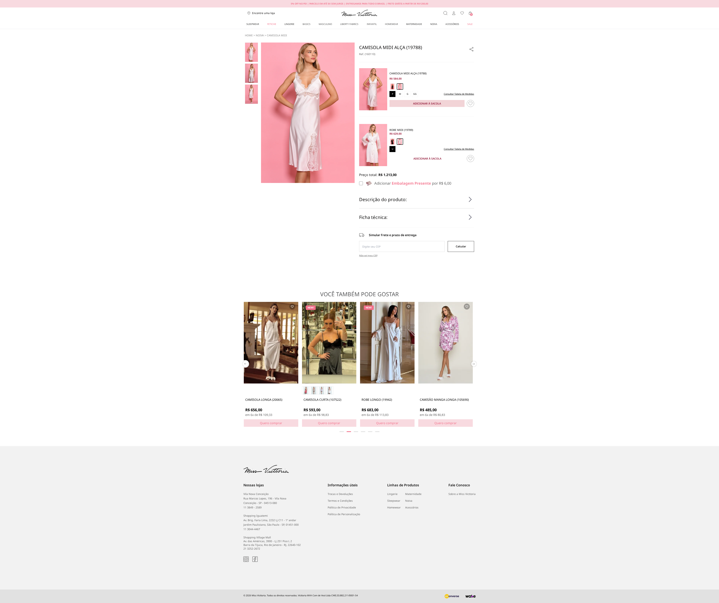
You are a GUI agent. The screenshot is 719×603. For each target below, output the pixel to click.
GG (415, 94)
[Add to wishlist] (292, 306)
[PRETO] (392, 87)
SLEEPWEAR (252, 24)
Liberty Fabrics (349, 24)
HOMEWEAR (391, 24)
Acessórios (411, 507)
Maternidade (413, 494)
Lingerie (392, 494)
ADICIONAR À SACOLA (427, 103)
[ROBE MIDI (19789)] (373, 145)
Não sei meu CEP (368, 255)
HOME (249, 35)
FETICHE (271, 24)
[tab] (341, 431)
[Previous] (245, 364)
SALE (470, 24)
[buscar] (445, 13)
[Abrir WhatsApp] (709, 593)
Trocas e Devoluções (340, 494)
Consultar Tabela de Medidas (459, 94)
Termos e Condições (340, 500)
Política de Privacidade (342, 507)
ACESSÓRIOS (452, 24)
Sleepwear (393, 500)
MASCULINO (325, 24)
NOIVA (433, 24)
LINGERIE (289, 24)
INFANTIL (372, 24)
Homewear (394, 507)
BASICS (306, 24)
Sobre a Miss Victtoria (462, 494)
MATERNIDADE (414, 24)
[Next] (473, 364)
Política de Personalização (344, 514)
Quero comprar (271, 423)
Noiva (408, 500)
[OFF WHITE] (400, 87)
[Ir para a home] (359, 13)
